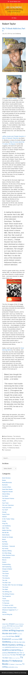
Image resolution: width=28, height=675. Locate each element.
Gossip (4, 512)
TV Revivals (5, 603)
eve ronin (13, 633)
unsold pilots (11, 667)
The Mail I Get (6, 582)
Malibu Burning (6, 530)
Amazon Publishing (19, 624)
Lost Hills (13, 642)
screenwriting (15, 650)
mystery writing (15, 645)
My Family (5, 548)
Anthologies (4, 626)
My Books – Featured (8, 546)
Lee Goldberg (14, 7)
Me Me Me (5, 532)
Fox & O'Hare (10, 636)
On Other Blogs (6, 553)
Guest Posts (6, 514)
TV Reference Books (13, 448)
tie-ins (13, 658)
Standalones (12, 653)
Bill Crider (10, 626)
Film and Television (8, 505)
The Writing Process (8, 594)
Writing (4, 612)
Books (4, 480)
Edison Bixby (6, 494)
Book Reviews (8, 436)
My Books (5, 544)
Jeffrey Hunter (18, 441)
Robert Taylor (17, 443)
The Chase (5, 573)
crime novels (17, 628)
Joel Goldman (15, 639)
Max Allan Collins (21, 642)
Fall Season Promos (8, 498)
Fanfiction (4, 636)
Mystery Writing (6, 550)
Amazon (12, 624)
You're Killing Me (7, 614)
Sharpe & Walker (7, 569)
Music (4, 539)
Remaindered (6, 557)
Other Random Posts (8, 555)
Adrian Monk (5, 624)
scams (5, 650)
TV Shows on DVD (7, 605)
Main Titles (5, 528)
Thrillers (10, 658)
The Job (4, 580)
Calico (12, 628)
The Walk (5, 589)
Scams (4, 562)
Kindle (4, 521)
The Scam (5, 587)
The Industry (17, 436)
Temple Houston (7, 445)
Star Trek (19, 652)
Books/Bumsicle (7, 482)
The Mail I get (20, 655)
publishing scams (10, 647)
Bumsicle (5, 485)
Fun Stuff (5, 510)
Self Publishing (6, 566)
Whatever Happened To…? (10, 610)
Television (5, 571)
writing (16, 667)
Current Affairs (6, 487)
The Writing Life (7, 591)
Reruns (4, 560)
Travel (4, 598)
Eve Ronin (5, 496)
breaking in (8, 628)
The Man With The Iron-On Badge (12, 585)
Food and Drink (6, 507)
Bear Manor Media (11, 98)
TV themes (11, 664)
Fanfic (4, 500)
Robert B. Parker (19, 647)
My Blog (4, 541)
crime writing (8, 630)
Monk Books (6, 535)
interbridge (23, 672)
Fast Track (5, 503)
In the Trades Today (8, 519)
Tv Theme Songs (18, 664)
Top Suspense (6, 596)
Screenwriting (6, 564)
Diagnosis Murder (7, 491)
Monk (5, 645)
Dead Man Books (7, 489)
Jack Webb (9, 441)
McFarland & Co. (7, 443)
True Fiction (5, 601)
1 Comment (7, 450)
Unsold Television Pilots (9, 607)
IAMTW (4, 516)
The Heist (5, 576)
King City (5, 523)
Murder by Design (7, 537)
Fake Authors (19, 633)
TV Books (16, 445)
